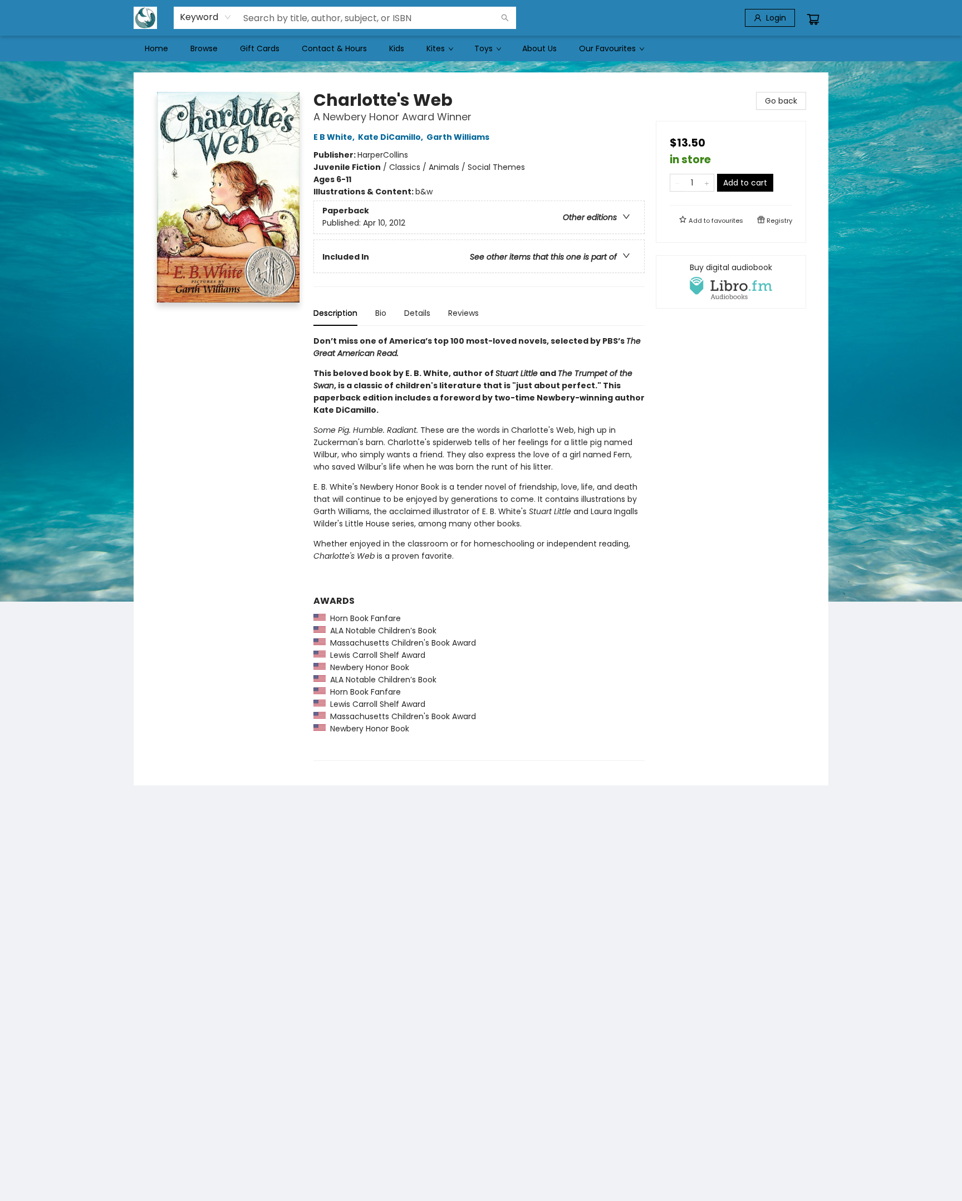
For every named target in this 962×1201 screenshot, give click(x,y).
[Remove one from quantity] (677, 183)
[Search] (505, 18)
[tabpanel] (479, 548)
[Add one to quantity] (707, 183)
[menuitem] (156, 48)
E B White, (334, 137)
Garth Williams (457, 137)
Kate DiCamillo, (391, 137)
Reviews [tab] (463, 313)
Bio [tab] (380, 313)
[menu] (481, 48)
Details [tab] (417, 313)
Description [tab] (335, 313)
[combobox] (206, 17)
